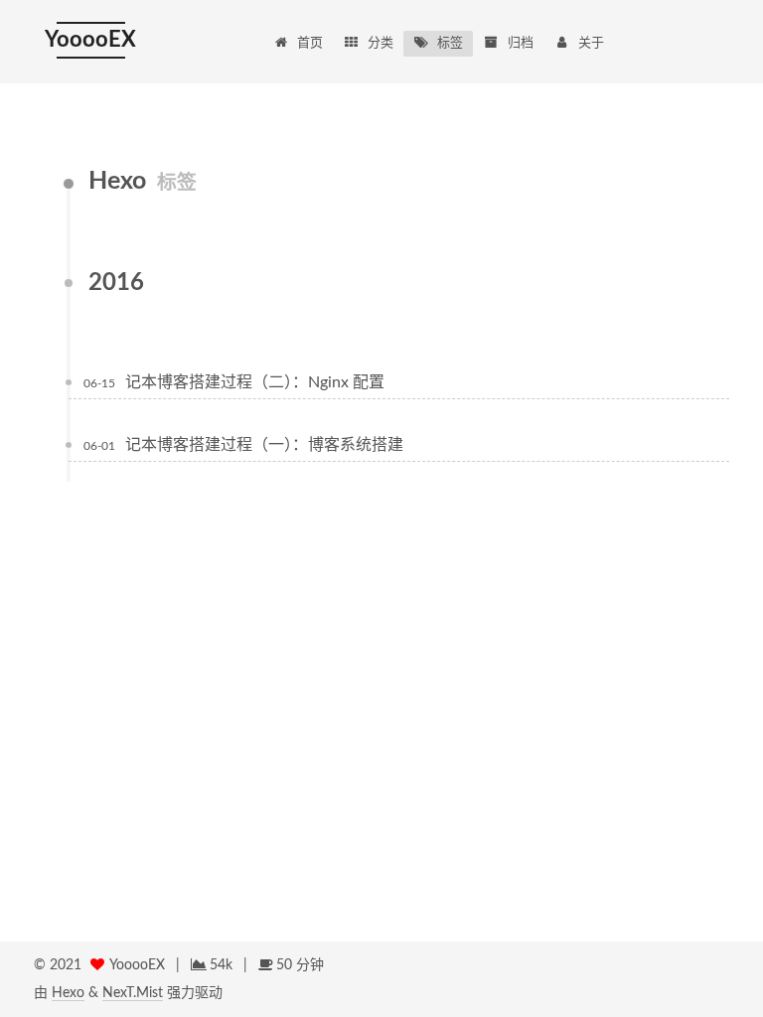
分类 (380, 43)
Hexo (68, 993)
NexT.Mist (132, 993)
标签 (450, 43)
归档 (521, 43)
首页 (310, 43)
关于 (591, 43)
